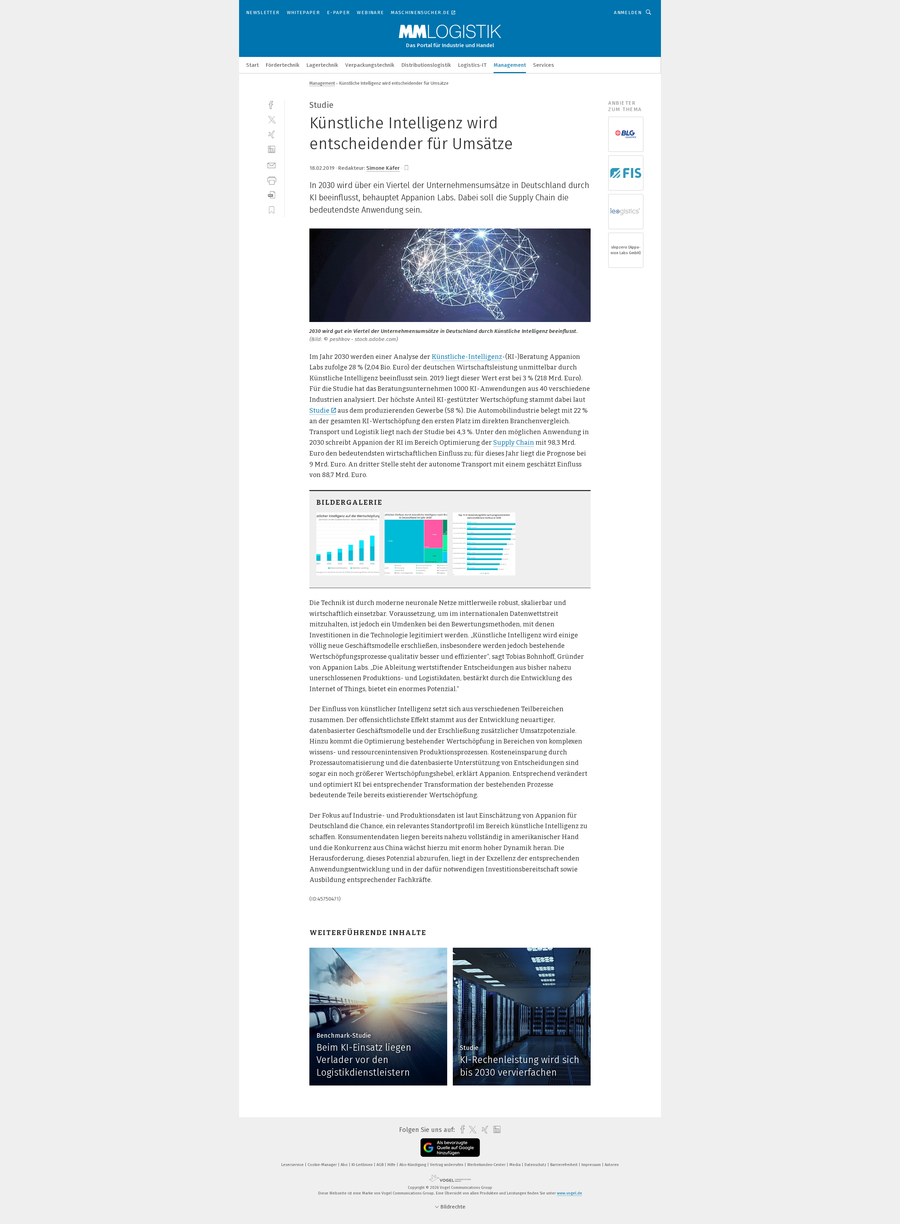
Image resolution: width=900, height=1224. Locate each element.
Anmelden (628, 12)
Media (515, 1164)
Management (510, 65)
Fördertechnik (283, 65)
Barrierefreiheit (564, 1164)
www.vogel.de (569, 1193)
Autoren (612, 1164)
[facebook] (271, 104)
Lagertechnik (322, 65)
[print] (271, 179)
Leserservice (293, 1164)
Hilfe (392, 1164)
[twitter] (271, 119)
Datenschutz (536, 1164)
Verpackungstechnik (369, 65)
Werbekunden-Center (487, 1164)
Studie (319, 410)
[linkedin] (271, 149)
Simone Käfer (383, 168)
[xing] (271, 134)
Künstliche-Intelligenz (467, 357)
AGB (381, 1164)
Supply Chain (513, 442)
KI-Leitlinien (363, 1164)
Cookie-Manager (323, 1164)
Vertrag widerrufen (447, 1164)
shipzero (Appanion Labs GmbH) (626, 250)
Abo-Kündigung (413, 1164)
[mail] (271, 164)
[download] (271, 195)
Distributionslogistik (426, 65)
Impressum (591, 1164)
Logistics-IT (472, 65)
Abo (345, 1164)
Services (543, 65)
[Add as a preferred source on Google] (450, 1147)
